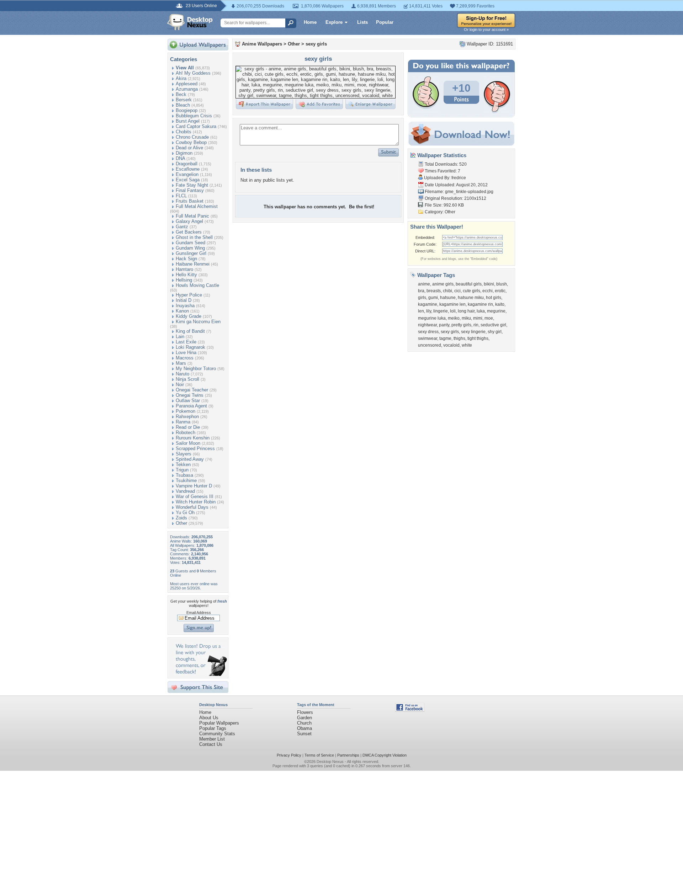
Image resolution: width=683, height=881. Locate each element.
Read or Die (188, 427)
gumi (433, 297)
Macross (185, 358)
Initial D (183, 300)
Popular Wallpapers (219, 723)
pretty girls (461, 324)
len (421, 311)
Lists (362, 22)
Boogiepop (186, 110)
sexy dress (428, 331)
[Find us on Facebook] (409, 710)
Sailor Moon (188, 443)
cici (457, 290)
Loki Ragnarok (190, 347)
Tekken (183, 464)
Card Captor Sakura (196, 126)
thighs (459, 338)
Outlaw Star (188, 400)
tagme (445, 338)
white (467, 345)
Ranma (183, 422)
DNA (180, 158)
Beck (181, 94)
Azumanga (187, 89)
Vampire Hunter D (194, 485)
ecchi (487, 290)
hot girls (493, 297)
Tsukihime (186, 480)
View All (185, 67)
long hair (466, 311)
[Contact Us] (200, 674)
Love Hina (186, 352)
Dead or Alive (189, 147)
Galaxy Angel (189, 221)
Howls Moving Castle (197, 285)
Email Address (198, 612)
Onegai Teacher (192, 390)
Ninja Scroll (187, 379)
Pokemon (185, 411)
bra (421, 290)
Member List (212, 739)
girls (422, 297)
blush (501, 284)
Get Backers (189, 232)
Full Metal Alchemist (197, 206)
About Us (208, 717)
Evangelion (187, 174)
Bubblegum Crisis (194, 115)
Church (304, 723)
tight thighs (477, 338)
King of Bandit (190, 331)
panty (444, 324)
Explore (334, 22)
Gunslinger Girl (191, 253)
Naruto (182, 374)
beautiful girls (469, 284)
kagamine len (452, 304)
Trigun (182, 469)
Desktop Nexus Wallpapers (190, 22)
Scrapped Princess (195, 448)
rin (475, 324)
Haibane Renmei (193, 264)
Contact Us (210, 744)
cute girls (471, 290)
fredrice (458, 177)
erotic (500, 290)
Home (310, 22)
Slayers (183, 453)
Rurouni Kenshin (193, 437)
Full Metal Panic (192, 216)
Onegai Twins (189, 395)
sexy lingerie (473, 331)
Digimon (184, 153)
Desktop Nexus (330, 761)
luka (481, 311)
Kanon (182, 311)
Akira (181, 78)
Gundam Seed (190, 242)
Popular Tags (212, 728)
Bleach (183, 105)
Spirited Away (190, 459)
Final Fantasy (190, 190)
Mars (181, 363)
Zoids (181, 517)
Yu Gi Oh (185, 512)
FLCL (181, 195)
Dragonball (186, 163)
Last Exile (186, 342)
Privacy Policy (289, 755)
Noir (180, 384)
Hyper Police (189, 295)
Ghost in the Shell (194, 237)
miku (466, 318)
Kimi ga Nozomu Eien (198, 321)
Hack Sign (186, 258)
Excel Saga (188, 179)
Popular (384, 22)
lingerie (440, 311)
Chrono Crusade (192, 137)
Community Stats (217, 733)
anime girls (443, 284)
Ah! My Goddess (193, 73)
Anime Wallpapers (262, 44)
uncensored (429, 345)
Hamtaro (184, 269)
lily (428, 311)
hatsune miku (471, 297)
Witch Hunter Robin (196, 501)
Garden (304, 717)
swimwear (427, 338)
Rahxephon (187, 416)
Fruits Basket (189, 201)
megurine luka (432, 318)
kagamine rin (480, 304)
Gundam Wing (190, 248)
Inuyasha (185, 305)
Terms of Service (319, 755)
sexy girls (316, 44)
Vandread (185, 491)
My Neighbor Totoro (196, 368)
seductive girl (493, 324)
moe (489, 318)
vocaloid (451, 345)
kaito (499, 304)
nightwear (427, 324)
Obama (304, 728)
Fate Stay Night (192, 185)
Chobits (183, 131)
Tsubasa (184, 475)
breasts (434, 290)
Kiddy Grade (188, 316)
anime (424, 284)
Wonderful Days (192, 507)
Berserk (184, 99)
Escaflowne (188, 169)
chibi (447, 290)
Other (181, 523)
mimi (477, 318)
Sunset (304, 733)
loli (453, 311)
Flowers (305, 712)
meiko (454, 318)
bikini (489, 284)
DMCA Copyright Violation (384, 755)
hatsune (448, 297)
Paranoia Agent (191, 406)
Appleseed (186, 83)
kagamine (427, 304)
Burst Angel (188, 121)
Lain (180, 336)
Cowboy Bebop (191, 142)
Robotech (185, 432)
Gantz (182, 226)
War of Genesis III (194, 496)
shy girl (495, 331)
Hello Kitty (186, 274)
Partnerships (348, 755)
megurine (496, 311)
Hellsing (184, 280)
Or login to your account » (486, 29)
